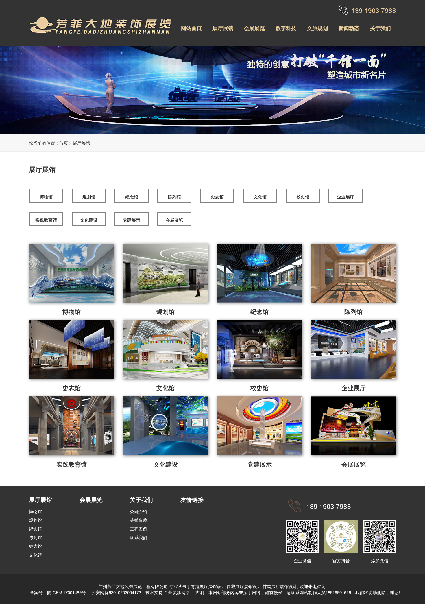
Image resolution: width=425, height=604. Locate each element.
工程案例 (138, 529)
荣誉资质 (138, 520)
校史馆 (302, 197)
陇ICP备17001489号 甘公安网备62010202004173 (94, 592)
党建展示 (131, 220)
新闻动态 (349, 28)
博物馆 (46, 197)
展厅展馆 (222, 28)
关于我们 (380, 28)
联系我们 (138, 537)
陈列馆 (174, 197)
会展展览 (254, 28)
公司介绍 (138, 511)
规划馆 (88, 197)
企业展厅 (345, 197)
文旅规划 (317, 28)
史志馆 (217, 197)
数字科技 (286, 28)
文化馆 (260, 197)
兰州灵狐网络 (177, 592)
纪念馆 (131, 197)
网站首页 (191, 28)
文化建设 (88, 220)
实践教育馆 (46, 220)
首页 (63, 143)
